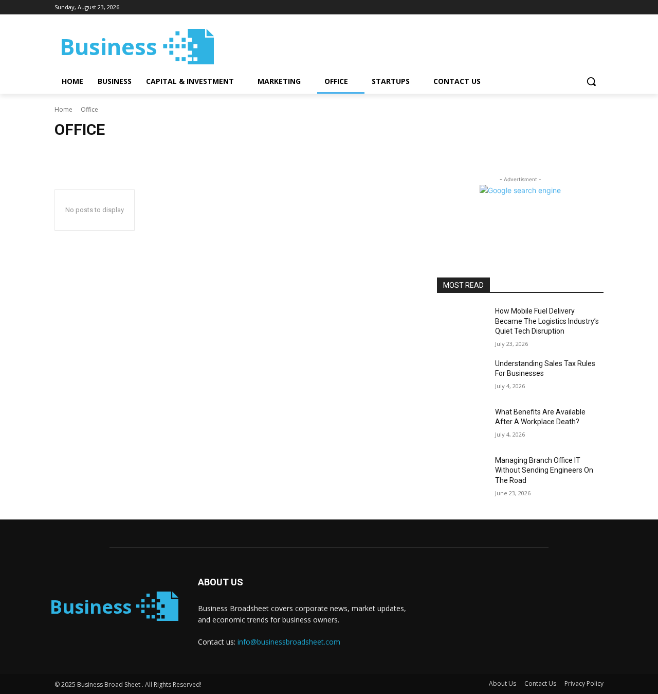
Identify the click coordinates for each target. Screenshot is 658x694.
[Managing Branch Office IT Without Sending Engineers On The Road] (462, 473)
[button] (591, 81)
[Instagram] (555, 7)
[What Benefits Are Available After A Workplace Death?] (462, 424)
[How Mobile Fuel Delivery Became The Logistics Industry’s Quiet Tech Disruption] (462, 323)
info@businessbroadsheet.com (288, 642)
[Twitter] (569, 7)
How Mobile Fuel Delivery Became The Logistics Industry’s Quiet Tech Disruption (547, 321)
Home (63, 109)
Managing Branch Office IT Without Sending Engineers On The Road (544, 470)
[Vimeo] (583, 7)
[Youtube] (598, 7)
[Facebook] (540, 7)
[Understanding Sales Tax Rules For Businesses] (462, 376)
